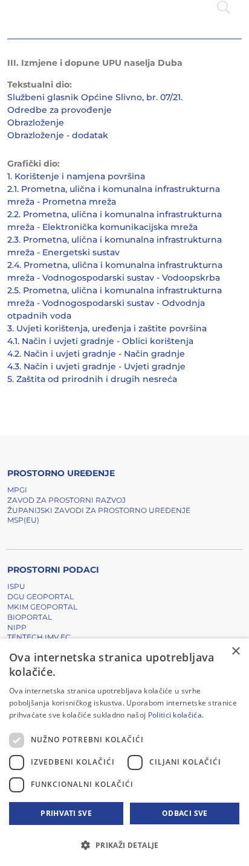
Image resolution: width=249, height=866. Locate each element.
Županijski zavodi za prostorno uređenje (98, 510)
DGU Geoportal (40, 596)
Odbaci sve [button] (185, 813)
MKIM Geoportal (42, 606)
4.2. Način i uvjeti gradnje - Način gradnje (96, 353)
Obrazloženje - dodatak (57, 135)
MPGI (17, 489)
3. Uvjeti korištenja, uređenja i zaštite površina (107, 328)
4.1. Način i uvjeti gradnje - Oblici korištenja (100, 341)
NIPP (17, 627)
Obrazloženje (35, 122)
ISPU (16, 586)
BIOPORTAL (29, 617)
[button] (124, 845)
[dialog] (124, 752)
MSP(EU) (23, 519)
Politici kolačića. (176, 715)
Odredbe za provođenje (59, 109)
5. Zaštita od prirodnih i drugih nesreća (92, 379)
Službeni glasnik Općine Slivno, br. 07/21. (95, 97)
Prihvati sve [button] (66, 813)
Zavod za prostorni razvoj (66, 500)
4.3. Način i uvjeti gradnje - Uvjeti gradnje (96, 366)
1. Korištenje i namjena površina (76, 176)
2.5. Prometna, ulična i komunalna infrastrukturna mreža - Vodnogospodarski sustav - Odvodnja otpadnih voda (114, 303)
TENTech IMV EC (39, 637)
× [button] (235, 651)
